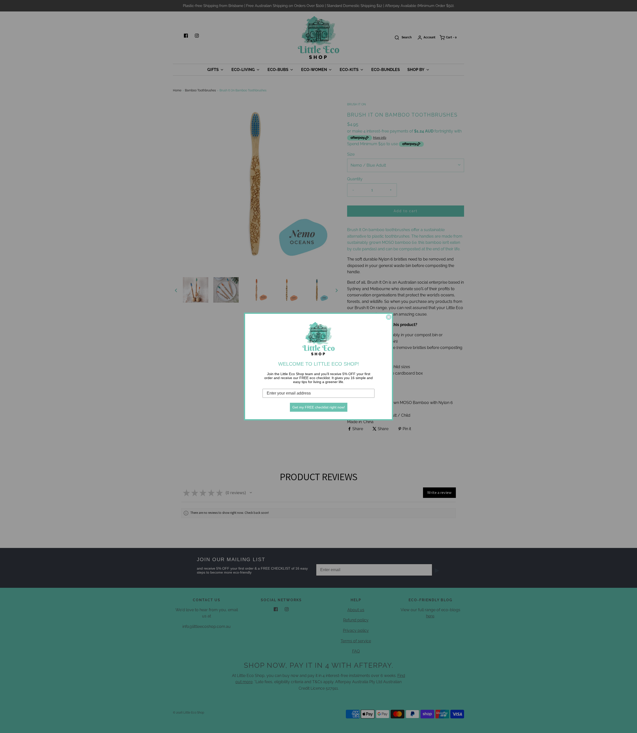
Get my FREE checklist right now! (318, 407)
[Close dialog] (388, 317)
